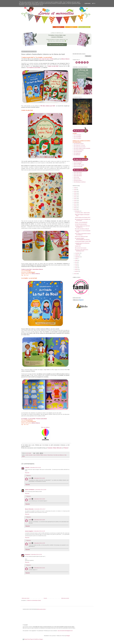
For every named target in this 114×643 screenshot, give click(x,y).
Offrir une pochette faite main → (57, 44)
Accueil (45, 598)
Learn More (87, 3)
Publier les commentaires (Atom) (34, 600)
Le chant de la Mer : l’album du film (82, 212)
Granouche (27, 554)
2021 (75, 196)
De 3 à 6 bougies (77, 136)
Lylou (30, 478)
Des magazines (77, 153)
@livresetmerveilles (41, 609)
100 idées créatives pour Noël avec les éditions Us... (82, 226)
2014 (75, 209)
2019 (75, 200)
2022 (75, 195)
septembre (77, 256)
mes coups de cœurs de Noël (46, 59)
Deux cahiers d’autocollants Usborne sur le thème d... (83, 234)
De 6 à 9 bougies (77, 138)
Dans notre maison (78, 175)
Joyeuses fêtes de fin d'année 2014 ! (82, 217)
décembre (77, 211)
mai (76, 264)
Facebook (50, 447)
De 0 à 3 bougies (77, 134)
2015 (75, 207)
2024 (75, 191)
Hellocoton (59, 447)
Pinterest (66, 447)
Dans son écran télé (78, 166)
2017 (75, 204)
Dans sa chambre (77, 163)
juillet (76, 260)
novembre (77, 253)
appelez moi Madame (29, 489)
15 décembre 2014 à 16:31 (39, 567)
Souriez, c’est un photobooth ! (81, 222)
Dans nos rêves (77, 178)
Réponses (28, 475)
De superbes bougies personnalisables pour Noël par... (82, 239)
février (76, 269)
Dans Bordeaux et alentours (80, 182)
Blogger (68, 635)
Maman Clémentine (29, 509)
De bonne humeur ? (78, 180)
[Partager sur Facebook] (41, 453)
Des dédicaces (77, 154)
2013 (75, 273)
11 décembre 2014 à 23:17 (39, 509)
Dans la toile (76, 177)
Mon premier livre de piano (80, 248)
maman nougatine (29, 531)
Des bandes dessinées (79, 150)
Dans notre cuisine (78, 174)
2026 (75, 187)
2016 (75, 206)
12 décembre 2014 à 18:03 (39, 499)
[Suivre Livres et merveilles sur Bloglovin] (78, 300)
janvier (76, 271)
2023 (75, 193)
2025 (75, 189)
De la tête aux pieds (78, 161)
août (76, 258)
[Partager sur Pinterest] (42, 453)
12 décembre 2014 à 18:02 (39, 478)
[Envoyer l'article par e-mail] (34, 453)
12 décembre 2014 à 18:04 (39, 519)
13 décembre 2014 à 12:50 (39, 543)
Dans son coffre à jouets (79, 164)
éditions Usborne (65, 59)
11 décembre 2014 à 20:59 (40, 489)
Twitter (54, 447)
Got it (93, 3)
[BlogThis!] (38, 453)
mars (76, 267)
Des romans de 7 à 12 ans (79, 145)
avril (76, 266)
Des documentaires (78, 151)
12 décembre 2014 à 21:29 (39, 531)
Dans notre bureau (78, 172)
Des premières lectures (79, 143)
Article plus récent (25, 598)
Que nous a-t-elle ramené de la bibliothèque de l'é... (81, 250)
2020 (75, 198)
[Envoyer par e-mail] (36, 453)
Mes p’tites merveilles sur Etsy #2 (82, 228)
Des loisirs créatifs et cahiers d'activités (82, 148)
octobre (77, 255)
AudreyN (27, 467)
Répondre (27, 472)
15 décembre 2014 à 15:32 (36, 554)
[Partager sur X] (39, 453)
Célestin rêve (78, 246)
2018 (75, 202)
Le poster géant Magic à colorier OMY (83, 241)
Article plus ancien (65, 598)
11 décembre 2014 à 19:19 (35, 467)
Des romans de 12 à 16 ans (79, 146)
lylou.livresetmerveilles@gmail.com (65, 630)
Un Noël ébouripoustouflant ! (81, 224)
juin (76, 262)
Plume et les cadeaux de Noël (81, 236)
